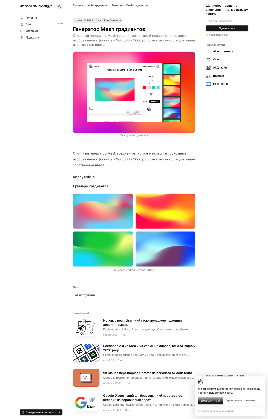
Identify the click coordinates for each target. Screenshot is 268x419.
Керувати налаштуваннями (240, 400)
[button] (41, 412)
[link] (36, 6)
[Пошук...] (59, 6)
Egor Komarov (112, 20)
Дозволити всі (210, 400)
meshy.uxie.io (84, 177)
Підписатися (227, 28)
